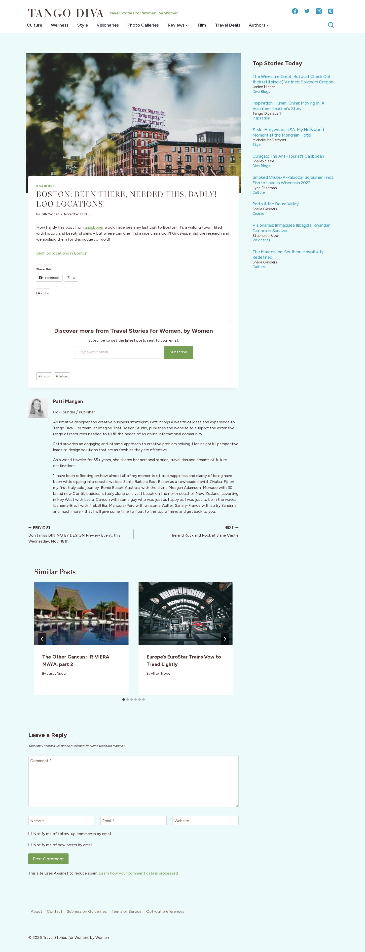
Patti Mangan (50, 214)
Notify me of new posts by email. (63, 844)
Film (202, 25)
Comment (40, 760)
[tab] (123, 699)
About (36, 911)
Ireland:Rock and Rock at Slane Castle (205, 532)
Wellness (59, 25)
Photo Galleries (143, 25)
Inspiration (261, 118)
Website (182, 820)
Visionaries (108, 25)
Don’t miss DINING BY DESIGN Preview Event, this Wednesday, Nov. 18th (74, 535)
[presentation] (81, 613)
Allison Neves (160, 673)
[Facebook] (295, 11)
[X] (307, 11)
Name (37, 820)
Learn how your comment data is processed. (139, 873)
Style (82, 25)
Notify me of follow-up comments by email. (72, 833)
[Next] (225, 639)
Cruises (258, 213)
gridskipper (94, 227)
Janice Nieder (56, 673)
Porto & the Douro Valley (276, 203)
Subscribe (178, 352)
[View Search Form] (331, 25)
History (62, 376)
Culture (34, 25)
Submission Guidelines (87, 911)
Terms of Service (126, 911)
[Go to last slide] (42, 639)
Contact (54, 911)
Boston (44, 376)
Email (108, 820)
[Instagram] (319, 11)
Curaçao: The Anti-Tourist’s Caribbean (288, 156)
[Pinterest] (331, 11)
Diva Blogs (45, 186)
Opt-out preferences (165, 911)
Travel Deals (227, 25)
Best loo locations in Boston (61, 253)
